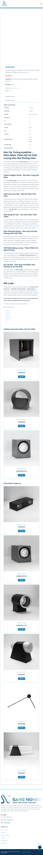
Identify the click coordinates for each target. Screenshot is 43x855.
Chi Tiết (21, 376)
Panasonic (9, 317)
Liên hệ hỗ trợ (4, 843)
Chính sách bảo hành (5, 835)
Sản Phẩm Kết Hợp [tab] (10, 100)
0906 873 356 (7, 822)
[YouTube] (24, 852)
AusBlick (11, 90)
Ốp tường (31, 107)
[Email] (29, 852)
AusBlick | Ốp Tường (14, 88)
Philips (8, 315)
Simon (8, 319)
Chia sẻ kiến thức (4, 840)
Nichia (8, 310)
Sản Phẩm (3, 832)
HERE (26, 303)
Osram (8, 313)
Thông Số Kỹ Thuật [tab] (9, 96)
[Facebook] (26, 852)
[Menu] (41, 4)
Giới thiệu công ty (4, 830)
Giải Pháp (3, 837)
